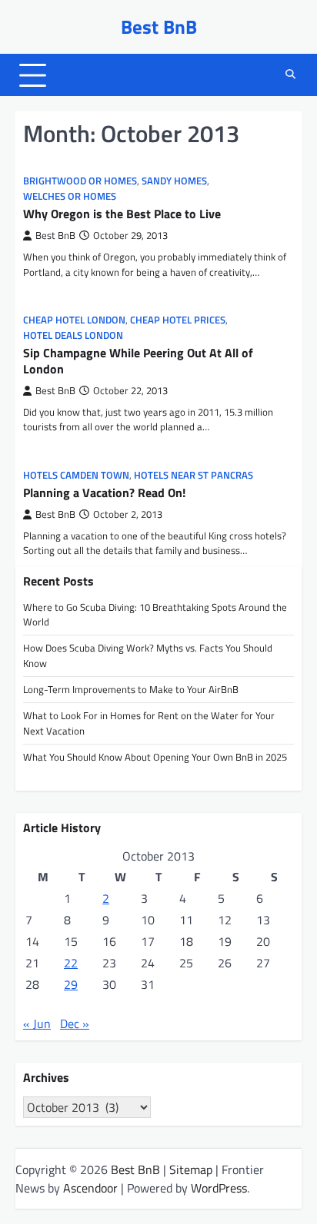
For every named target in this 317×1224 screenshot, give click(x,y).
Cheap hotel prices (177, 320)
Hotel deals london (73, 335)
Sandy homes (174, 181)
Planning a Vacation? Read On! (104, 492)
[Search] (290, 75)
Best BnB (159, 26)
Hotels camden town (76, 475)
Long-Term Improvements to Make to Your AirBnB (131, 689)
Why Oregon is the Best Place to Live (122, 213)
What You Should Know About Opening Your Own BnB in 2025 (155, 757)
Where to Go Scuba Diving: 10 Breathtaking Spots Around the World (155, 614)
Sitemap (190, 1169)
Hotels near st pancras (193, 475)
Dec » (74, 1023)
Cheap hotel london (74, 320)
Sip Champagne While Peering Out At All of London (138, 360)
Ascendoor (90, 1188)
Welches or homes (69, 196)
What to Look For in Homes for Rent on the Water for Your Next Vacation (149, 723)
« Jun (37, 1023)
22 (71, 963)
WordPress (219, 1188)
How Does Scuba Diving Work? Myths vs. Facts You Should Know (147, 655)
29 (71, 984)
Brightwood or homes (80, 181)
